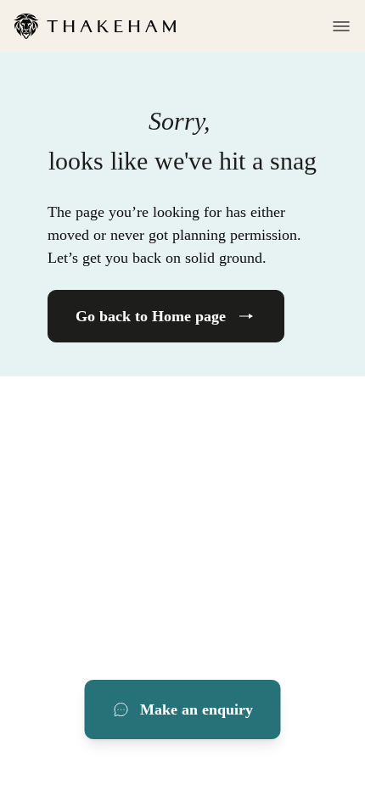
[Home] (95, 26)
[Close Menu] (336, 26)
